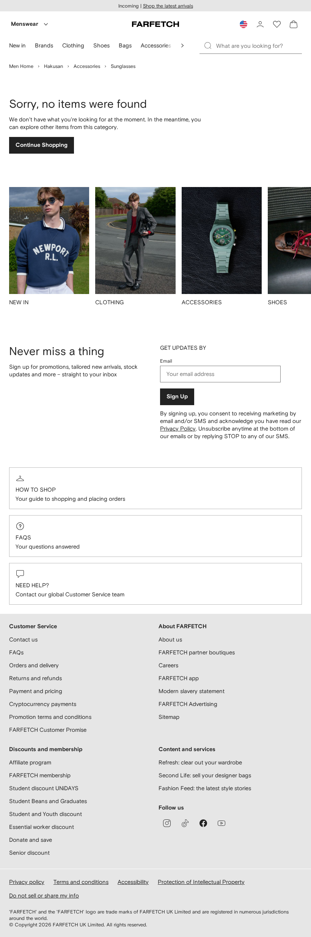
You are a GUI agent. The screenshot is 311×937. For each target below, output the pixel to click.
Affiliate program (30, 762)
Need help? (32, 585)
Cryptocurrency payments (42, 704)
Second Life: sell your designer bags (205, 775)
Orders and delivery (34, 665)
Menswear (24, 24)
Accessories (87, 66)
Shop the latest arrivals (168, 5)
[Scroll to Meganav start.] (182, 45)
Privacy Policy (178, 428)
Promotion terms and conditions (50, 717)
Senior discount (29, 852)
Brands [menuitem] (44, 45)
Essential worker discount (41, 827)
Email (166, 360)
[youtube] (221, 823)
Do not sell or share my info (44, 895)
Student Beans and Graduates (48, 801)
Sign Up (177, 396)
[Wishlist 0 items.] (277, 24)
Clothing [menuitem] (73, 45)
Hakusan (53, 66)
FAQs (23, 537)
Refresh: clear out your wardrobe (200, 762)
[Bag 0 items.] (293, 24)
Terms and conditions (80, 882)
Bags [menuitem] (125, 45)
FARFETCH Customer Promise (47, 730)
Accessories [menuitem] (156, 45)
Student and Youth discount (45, 814)
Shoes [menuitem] (101, 45)
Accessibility (133, 882)
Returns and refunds (35, 678)
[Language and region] (243, 24)
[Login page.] (260, 24)
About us (170, 639)
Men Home (21, 66)
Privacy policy (26, 882)
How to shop (36, 489)
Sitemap (169, 717)
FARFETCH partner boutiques (197, 652)
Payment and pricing (35, 691)
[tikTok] (185, 823)
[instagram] (167, 823)
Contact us (23, 639)
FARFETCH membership (40, 775)
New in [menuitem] (17, 45)
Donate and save (30, 840)
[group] (49, 251)
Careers (168, 665)
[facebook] (203, 823)
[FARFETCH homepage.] (155, 24)
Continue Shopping (42, 145)
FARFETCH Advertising (188, 704)
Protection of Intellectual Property (201, 882)
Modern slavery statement (192, 691)
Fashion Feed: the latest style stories (205, 788)
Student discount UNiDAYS (44, 788)
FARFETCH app (179, 678)
